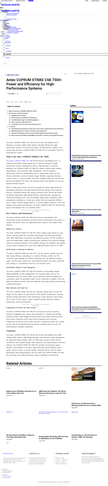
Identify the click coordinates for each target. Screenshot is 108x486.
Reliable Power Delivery (18, 115)
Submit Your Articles (20, 0)
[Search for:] (52, 17)
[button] (8, 102)
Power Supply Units (12, 75)
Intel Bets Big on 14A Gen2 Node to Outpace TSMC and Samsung (84, 436)
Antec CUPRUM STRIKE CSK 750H (21, 161)
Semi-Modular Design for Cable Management (25, 120)
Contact (31, 0)
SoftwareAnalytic (95, 0)
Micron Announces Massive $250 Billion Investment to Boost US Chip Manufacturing (37, 135)
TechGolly (104, 0)
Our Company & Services (7, 0)
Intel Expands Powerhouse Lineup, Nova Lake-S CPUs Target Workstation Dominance (37, 129)
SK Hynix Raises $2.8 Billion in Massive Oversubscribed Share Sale (20, 436)
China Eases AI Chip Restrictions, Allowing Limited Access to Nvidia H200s (86, 404)
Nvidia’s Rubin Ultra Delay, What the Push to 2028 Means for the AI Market (53, 437)
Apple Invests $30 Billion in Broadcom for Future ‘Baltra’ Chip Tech (21, 392)
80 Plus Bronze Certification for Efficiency (24, 117)
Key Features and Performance (18, 113)
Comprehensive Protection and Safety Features (26, 124)
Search (2, 31)
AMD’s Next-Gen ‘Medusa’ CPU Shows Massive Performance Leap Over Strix (52, 392)
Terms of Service (7, 471)
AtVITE (86, 0)
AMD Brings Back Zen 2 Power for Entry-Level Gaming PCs (29, 131)
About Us (5, 469)
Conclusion (12, 126)
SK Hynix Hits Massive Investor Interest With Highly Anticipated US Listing (34, 133)
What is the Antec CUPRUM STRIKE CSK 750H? (23, 111)
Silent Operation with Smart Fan (21, 122)
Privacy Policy (6, 472)
